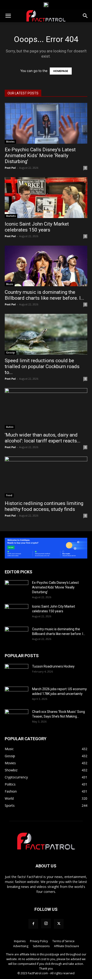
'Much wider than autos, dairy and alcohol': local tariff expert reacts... (42, 438)
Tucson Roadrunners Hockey (53, 666)
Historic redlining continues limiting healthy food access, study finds (44, 506)
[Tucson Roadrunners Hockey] (16, 672)
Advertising (20, 946)
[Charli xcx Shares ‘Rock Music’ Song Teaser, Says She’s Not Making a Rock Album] (16, 717)
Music (9, 284)
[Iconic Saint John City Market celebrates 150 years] (46, 197)
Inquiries (19, 941)
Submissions (41, 946)
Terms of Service (63, 941)
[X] (58, 924)
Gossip (10, 352)
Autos (9, 427)
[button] (8, 15)
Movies (10, 141)
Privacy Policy (39, 941)
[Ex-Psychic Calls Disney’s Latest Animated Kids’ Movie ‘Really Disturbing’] (46, 123)
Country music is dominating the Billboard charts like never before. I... (44, 295)
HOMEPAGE (60, 71)
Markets (11, 216)
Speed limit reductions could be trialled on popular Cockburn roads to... (42, 366)
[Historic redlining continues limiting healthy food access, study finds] (46, 477)
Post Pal (10, 167)
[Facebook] (33, 924)
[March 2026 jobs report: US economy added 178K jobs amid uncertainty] (16, 695)
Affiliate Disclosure (66, 946)
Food (9, 495)
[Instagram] (46, 923)
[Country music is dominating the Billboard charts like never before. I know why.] (46, 266)
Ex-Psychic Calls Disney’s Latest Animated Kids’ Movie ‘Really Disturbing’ (40, 155)
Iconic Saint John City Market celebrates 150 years (37, 227)
